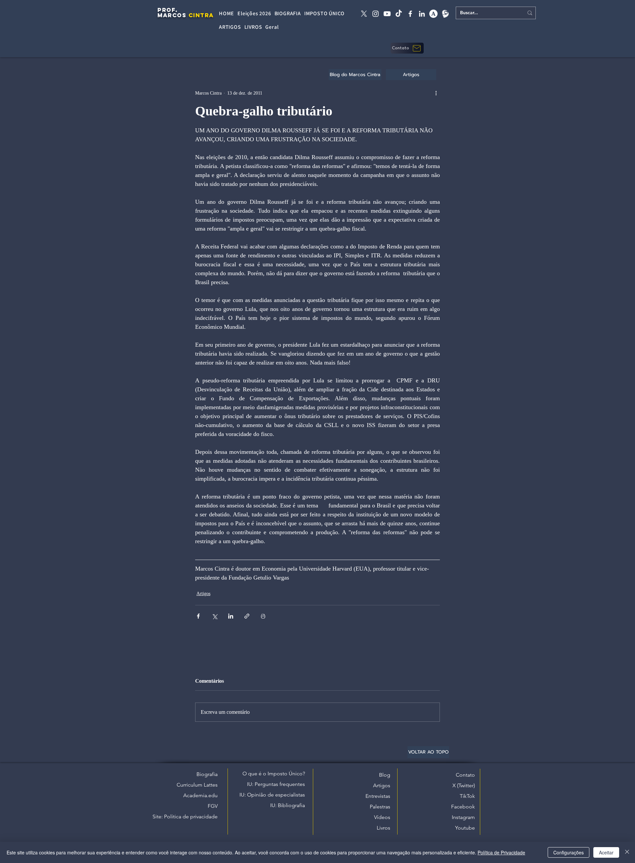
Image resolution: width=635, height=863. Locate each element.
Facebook (463, 806)
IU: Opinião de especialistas (272, 795)
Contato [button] (465, 775)
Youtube (465, 828)
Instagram (463, 817)
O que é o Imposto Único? (273, 773)
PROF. (167, 10)
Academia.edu (200, 795)
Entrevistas (377, 796)
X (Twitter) (463, 785)
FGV (213, 806)
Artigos (203, 593)
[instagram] (375, 14)
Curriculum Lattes (197, 785)
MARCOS (171, 15)
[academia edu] (433, 14)
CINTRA (201, 15)
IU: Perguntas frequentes (276, 784)
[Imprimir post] (263, 616)
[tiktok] (399, 14)
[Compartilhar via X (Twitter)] (214, 616)
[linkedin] (422, 14)
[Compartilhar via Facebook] (198, 616)
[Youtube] (387, 14)
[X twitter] (364, 14)
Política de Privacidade (501, 852)
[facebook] (410, 14)
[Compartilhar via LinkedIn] (231, 616)
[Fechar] (627, 852)
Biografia (207, 774)
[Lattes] (445, 14)
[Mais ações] (436, 93)
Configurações (568, 852)
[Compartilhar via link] (247, 616)
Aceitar (606, 852)
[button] (407, 48)
